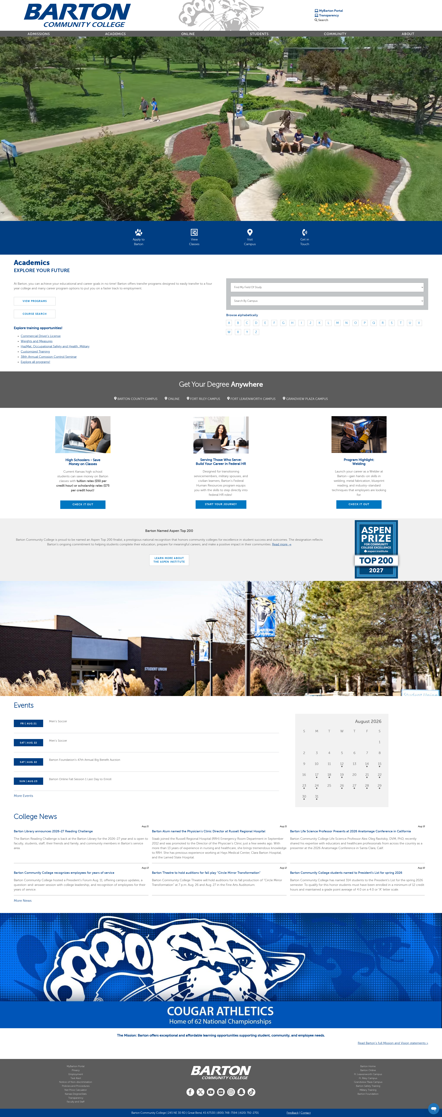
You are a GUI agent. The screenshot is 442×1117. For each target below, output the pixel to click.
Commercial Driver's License (41, 336)
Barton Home (368, 1066)
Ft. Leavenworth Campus (368, 1074)
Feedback (293, 1112)
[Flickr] (221, 1092)
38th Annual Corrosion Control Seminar (49, 356)
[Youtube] (211, 1092)
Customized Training (35, 351)
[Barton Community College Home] (77, 15)
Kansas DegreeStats (76, 1093)
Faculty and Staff (75, 1101)
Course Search (35, 314)
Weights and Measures (36, 341)
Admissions (39, 34)
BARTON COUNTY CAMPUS (137, 399)
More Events (23, 796)
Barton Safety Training (368, 1086)
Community (335, 34)
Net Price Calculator (76, 1089)
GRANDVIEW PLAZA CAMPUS (307, 399)
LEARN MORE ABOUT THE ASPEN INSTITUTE (169, 560)
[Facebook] (190, 1092)
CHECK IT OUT (83, 504)
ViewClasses (194, 242)
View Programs (35, 301)
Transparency (328, 15)
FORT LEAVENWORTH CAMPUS (253, 399)
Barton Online (368, 1070)
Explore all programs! (35, 362)
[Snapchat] (241, 1092)
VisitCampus (250, 242)
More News (23, 901)
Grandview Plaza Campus (368, 1082)
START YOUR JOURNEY (221, 504)
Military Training (368, 1089)
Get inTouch (304, 242)
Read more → (281, 544)
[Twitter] (200, 1092)
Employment (76, 1074)
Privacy (76, 1070)
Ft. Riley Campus (368, 1078)
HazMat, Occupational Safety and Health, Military (55, 346)
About (408, 34)
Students (259, 34)
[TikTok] (251, 1092)
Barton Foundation (368, 1093)
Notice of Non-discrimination (75, 1082)
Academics (115, 34)
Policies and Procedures (75, 1086)
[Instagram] (231, 1092)
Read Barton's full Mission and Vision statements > (393, 1043)
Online (188, 34)
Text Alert (75, 1078)
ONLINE (174, 399)
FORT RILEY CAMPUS (205, 399)
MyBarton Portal (330, 10)
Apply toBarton (139, 242)
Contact (306, 1112)
